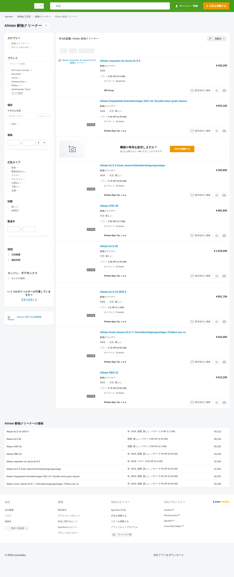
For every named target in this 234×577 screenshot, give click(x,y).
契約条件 (62, 510)
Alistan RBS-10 (109, 372)
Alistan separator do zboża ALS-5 (120, 60)
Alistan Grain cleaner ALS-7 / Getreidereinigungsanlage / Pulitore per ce (143, 332)
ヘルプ (8, 515)
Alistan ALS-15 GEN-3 (113, 291)
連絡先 (8, 521)
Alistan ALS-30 (109, 246)
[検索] (53, 6)
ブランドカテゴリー (68, 533)
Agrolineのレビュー (67, 527)
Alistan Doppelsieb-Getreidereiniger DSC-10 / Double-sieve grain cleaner (143, 101)
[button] (217, 90)
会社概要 (9, 510)
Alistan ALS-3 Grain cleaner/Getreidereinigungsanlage (132, 165)
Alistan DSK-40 (109, 205)
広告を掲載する (182, 149)
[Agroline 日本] (17, 6)
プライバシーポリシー (69, 515)
